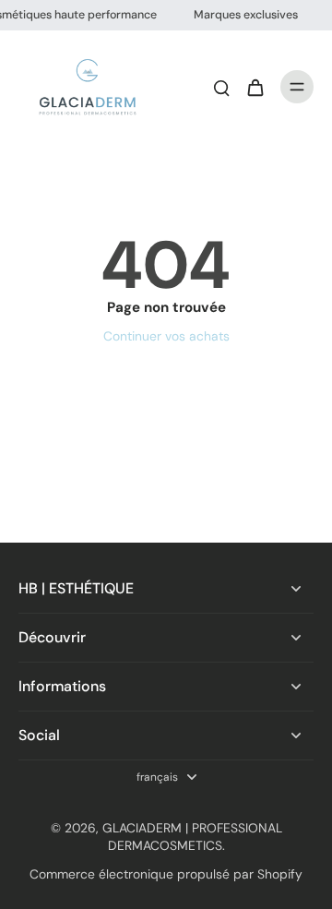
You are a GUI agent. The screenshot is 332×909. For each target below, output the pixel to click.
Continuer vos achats (166, 336)
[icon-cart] (254, 86)
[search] (221, 86)
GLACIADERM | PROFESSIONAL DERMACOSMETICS (192, 836)
